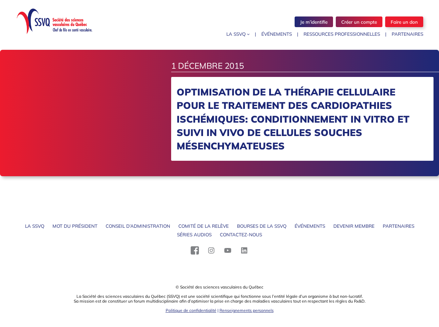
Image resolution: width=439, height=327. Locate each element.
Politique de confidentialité (191, 310)
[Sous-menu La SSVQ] (248, 34)
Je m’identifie (314, 22)
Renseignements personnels (247, 310)
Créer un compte (359, 22)
